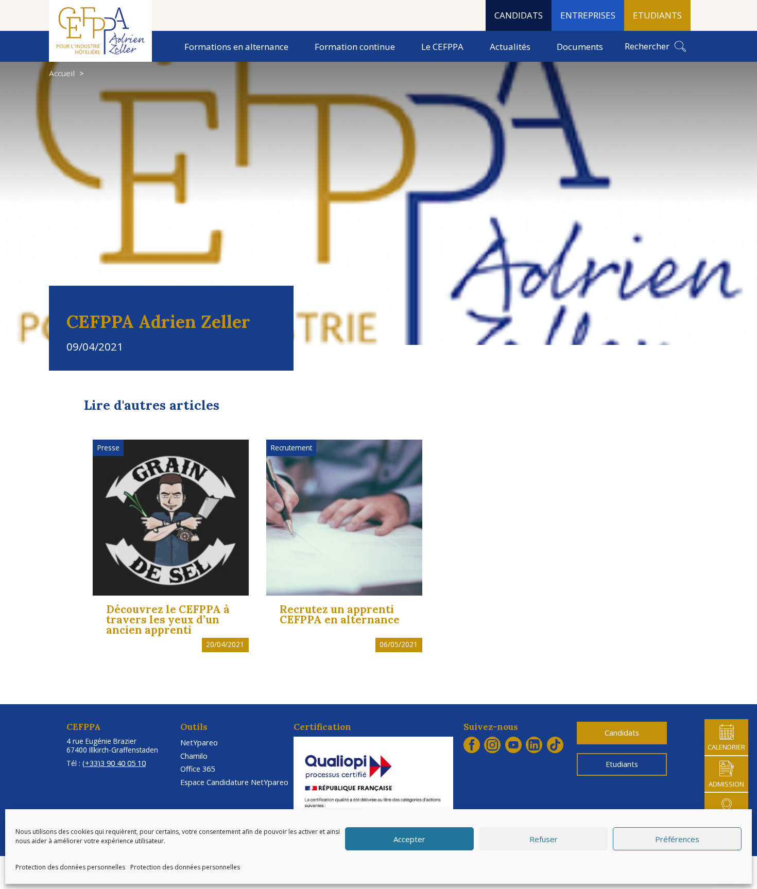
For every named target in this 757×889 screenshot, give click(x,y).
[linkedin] (534, 745)
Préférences (677, 839)
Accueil (62, 73)
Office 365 (197, 769)
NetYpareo (199, 742)
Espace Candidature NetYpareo (234, 782)
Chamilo (194, 756)
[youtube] (513, 745)
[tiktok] (555, 745)
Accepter (409, 839)
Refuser (543, 839)
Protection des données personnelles (70, 867)
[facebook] (472, 745)
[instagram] (492, 745)
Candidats (622, 733)
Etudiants (622, 764)
